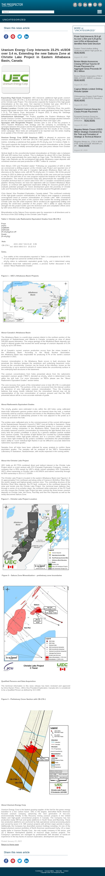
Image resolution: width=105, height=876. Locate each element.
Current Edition (49, 871)
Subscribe (59, 871)
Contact (66, 871)
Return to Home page (10, 844)
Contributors (39, 871)
